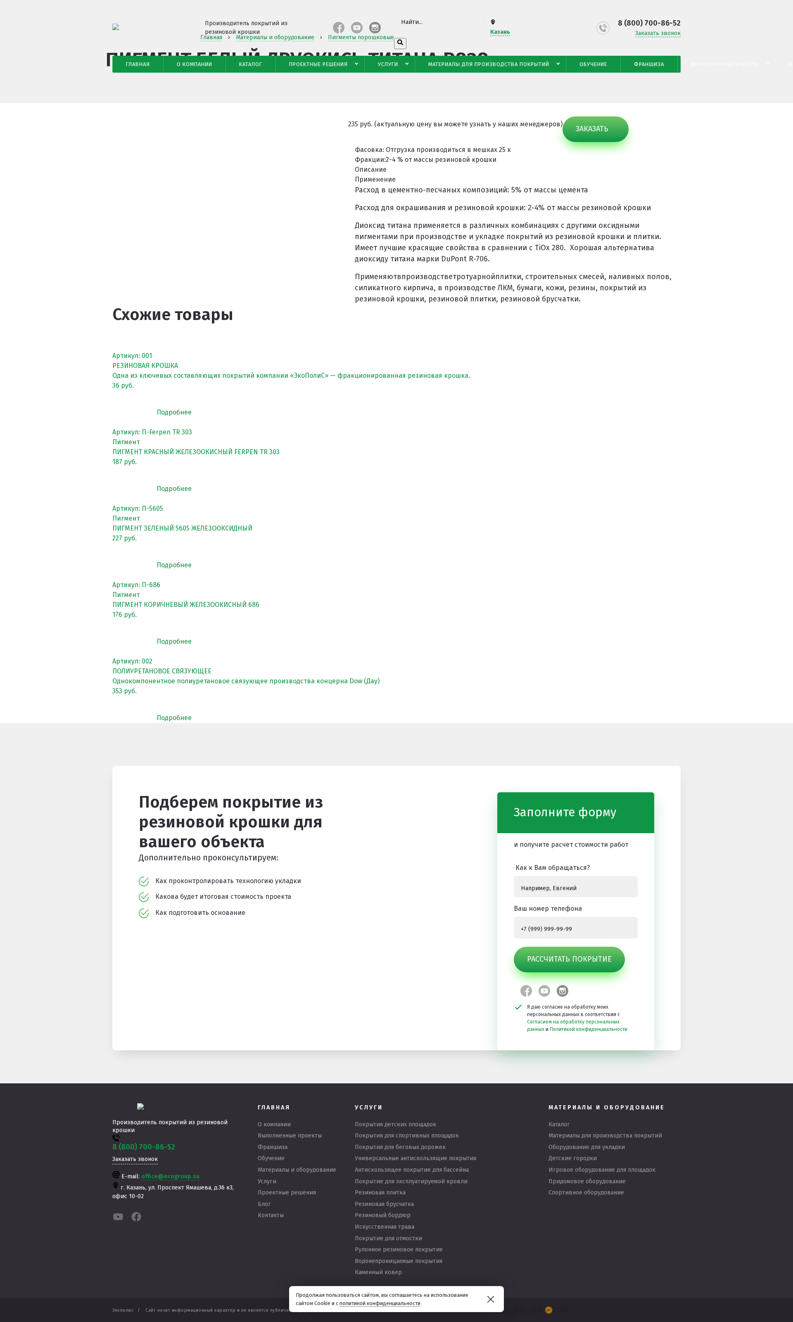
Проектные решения (318, 64)
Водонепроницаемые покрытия (398, 1261)
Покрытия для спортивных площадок (407, 1135)
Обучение (593, 64)
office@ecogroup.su (170, 1176)
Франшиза (649, 64)
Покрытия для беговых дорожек (400, 1147)
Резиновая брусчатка (384, 1204)
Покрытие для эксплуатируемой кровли (411, 1181)
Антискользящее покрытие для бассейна (412, 1169)
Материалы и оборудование (297, 1169)
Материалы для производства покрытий (488, 64)
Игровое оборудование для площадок (601, 1169)
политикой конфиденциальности (380, 1303)
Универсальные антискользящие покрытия (415, 1158)
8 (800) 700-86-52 (649, 23)
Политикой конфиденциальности (588, 1029)
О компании (194, 64)
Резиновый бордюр (383, 1215)
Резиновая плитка (380, 1192)
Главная (138, 64)
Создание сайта (522, 1310)
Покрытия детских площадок (395, 1124)
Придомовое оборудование (587, 1181)
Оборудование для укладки (586, 1147)
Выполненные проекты (725, 64)
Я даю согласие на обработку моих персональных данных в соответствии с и (577, 1018)
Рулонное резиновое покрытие (399, 1249)
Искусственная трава (384, 1226)
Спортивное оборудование (586, 1192)
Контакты (271, 1215)
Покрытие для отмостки (388, 1238)
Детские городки (572, 1158)
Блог (264, 1204)
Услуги (388, 64)
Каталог (250, 64)
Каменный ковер (378, 1272)
